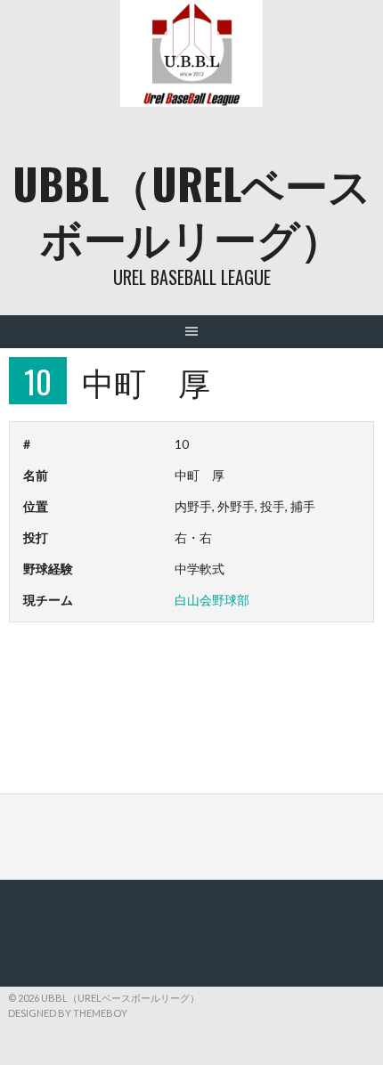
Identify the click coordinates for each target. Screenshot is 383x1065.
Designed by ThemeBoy (67, 1013)
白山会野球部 (212, 599)
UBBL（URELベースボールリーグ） (191, 209)
